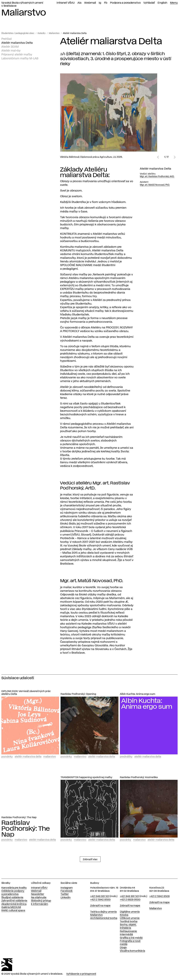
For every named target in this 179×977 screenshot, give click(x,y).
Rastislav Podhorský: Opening (78, 694)
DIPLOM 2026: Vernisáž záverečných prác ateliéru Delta (26, 692)
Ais (79, 3)
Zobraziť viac (90, 859)
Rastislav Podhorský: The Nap (18, 817)
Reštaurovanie (128, 931)
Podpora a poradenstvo (125, 3)
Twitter (65, 894)
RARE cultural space (13, 910)
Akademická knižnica (13, 904)
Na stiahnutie (38, 897)
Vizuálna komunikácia (132, 951)
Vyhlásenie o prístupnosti (81, 974)
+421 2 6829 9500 (130, 900)
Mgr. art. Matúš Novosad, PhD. (155, 185)
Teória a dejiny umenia (103, 912)
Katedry (41, 33)
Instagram (67, 888)
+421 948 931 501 (99, 896)
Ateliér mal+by (11, 50)
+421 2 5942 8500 (100, 900)
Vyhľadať (149, 3)
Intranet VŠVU (66, 3)
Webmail (90, 3)
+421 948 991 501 (129, 896)
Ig (100, 3)
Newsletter (37, 894)
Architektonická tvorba (103, 918)
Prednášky (126, 757)
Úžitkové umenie (130, 918)
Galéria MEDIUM (11, 907)
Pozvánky (7, 757)
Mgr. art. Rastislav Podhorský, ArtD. (157, 177)
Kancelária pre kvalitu (14, 888)
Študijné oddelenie (12, 897)
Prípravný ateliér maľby (16, 54)
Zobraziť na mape (100, 906)
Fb (105, 3)
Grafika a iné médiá (131, 938)
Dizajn (123, 948)
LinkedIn (66, 897)
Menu (174, 3)
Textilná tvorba (128, 921)
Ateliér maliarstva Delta (75, 33)
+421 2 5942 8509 (159, 896)
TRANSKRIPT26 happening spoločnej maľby (86, 777)
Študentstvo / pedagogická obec (17, 33)
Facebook (67, 891)
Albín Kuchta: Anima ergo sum (137, 694)
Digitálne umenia (130, 912)
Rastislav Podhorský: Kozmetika (139, 777)
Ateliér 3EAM (10, 47)
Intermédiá (126, 934)
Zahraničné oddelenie (14, 901)
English (162, 3)
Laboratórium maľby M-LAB (19, 58)
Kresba (124, 915)
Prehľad (6, 39)
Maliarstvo (54, 33)
